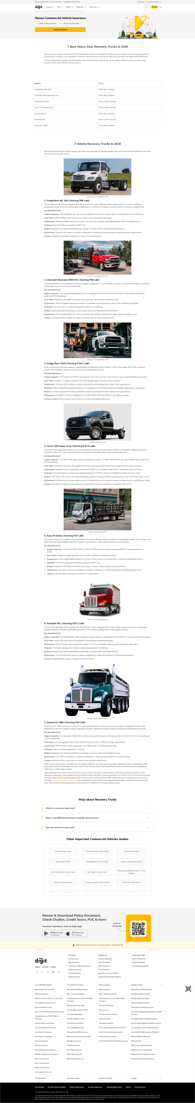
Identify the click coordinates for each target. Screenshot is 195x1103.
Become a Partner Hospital (108, 973)
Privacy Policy (140, 1087)
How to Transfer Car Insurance (45, 1028)
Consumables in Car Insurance (45, 1003)
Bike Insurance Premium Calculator (79, 1036)
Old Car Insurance (41, 1045)
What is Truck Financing (63, 882)
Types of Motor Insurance (107, 994)
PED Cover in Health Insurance (141, 1045)
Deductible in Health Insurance (141, 989)
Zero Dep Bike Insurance (75, 1028)
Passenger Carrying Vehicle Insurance (112, 1028)
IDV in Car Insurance (42, 1063)
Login (155, 7)
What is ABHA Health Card (140, 1036)
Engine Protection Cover (43, 1007)
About (37, 967)
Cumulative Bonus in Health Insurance (144, 1019)
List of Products (104, 962)
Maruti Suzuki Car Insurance (44, 989)
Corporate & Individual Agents (109, 977)
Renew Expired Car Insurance (45, 1050)
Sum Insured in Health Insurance (142, 1007)
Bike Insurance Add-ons (75, 1059)
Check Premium (60, 29)
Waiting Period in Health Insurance (143, 1054)
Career (53, 967)
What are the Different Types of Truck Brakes (131, 872)
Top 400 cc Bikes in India (75, 1019)
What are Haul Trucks (63, 851)
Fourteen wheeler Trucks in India (97, 882)
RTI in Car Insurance (42, 1059)
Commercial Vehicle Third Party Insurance (113, 1041)
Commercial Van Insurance (108, 1014)
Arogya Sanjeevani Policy (140, 998)
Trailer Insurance (105, 1019)
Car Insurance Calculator (43, 1036)
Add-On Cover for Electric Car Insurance (49, 998)
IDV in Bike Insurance (74, 1050)
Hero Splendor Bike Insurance (77, 989)
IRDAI (128, 1087)
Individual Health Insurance (140, 994)
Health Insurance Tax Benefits (141, 1050)
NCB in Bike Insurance (74, 1054)
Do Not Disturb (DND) (57, 1087)
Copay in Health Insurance (140, 1003)
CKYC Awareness (104, 966)
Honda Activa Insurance (75, 1023)
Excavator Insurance (106, 1023)
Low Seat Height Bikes (75, 1014)
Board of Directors (139, 959)
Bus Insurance (104, 1010)
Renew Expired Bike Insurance (77, 1032)
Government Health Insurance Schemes (145, 1032)
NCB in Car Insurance (42, 1067)
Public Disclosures (138, 962)
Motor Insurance (104, 989)
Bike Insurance (73, 962)
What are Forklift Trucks (131, 882)
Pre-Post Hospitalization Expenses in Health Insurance (146, 1013)
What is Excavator (131, 851)
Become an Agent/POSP (72, 2)
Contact (45, 967)
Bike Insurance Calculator (76, 1005)
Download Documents (140, 966)
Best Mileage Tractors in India (97, 862)
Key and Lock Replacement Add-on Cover (49, 1012)
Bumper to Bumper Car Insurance (46, 1054)
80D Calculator (136, 1041)
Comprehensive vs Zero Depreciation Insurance (112, 999)
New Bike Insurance (74, 1041)
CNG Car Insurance (41, 994)
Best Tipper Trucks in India (97, 872)
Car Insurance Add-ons (43, 1072)
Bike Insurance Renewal (75, 994)
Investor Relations (56, 2)
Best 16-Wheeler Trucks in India (63, 872)
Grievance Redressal (41, 2)
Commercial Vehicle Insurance (79, 966)
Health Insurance (74, 970)
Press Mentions (104, 970)
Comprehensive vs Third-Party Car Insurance (47, 1017)
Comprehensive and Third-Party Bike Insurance (80, 999)
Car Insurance (73, 959)
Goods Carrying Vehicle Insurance (111, 1032)
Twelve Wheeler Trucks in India (97, 851)
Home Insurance (74, 977)
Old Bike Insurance (73, 1045)
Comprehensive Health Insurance (142, 1059)
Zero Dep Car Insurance (43, 1032)
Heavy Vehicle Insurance (107, 1036)
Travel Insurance (74, 973)
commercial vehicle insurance (64, 780)
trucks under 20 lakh (63, 862)
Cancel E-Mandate (105, 959)
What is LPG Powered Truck (131, 862)
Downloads (39, 1087)
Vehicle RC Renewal (106, 1005)
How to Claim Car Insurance (44, 1023)
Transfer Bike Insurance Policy (77, 1010)
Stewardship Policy (114, 1087)
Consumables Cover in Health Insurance (145, 1028)
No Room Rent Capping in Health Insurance (146, 1023)
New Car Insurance (41, 1041)
